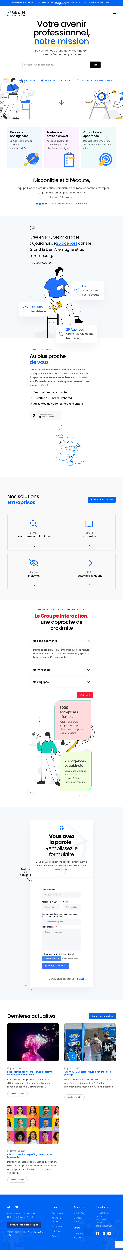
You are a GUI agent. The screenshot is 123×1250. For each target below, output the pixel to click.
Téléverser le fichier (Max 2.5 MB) (58, 954)
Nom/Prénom (48, 889)
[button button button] (17, 1180)
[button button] (74, 1097)
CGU (9, 1235)
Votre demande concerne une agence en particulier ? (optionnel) (60, 915)
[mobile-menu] (113, 13)
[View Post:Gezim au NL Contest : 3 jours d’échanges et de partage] (90, 1042)
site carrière (64, 869)
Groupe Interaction (35, 1232)
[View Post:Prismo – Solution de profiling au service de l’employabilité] (33, 1125)
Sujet (66, 902)
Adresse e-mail (49, 902)
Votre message (49, 927)
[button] (17, 1093)
